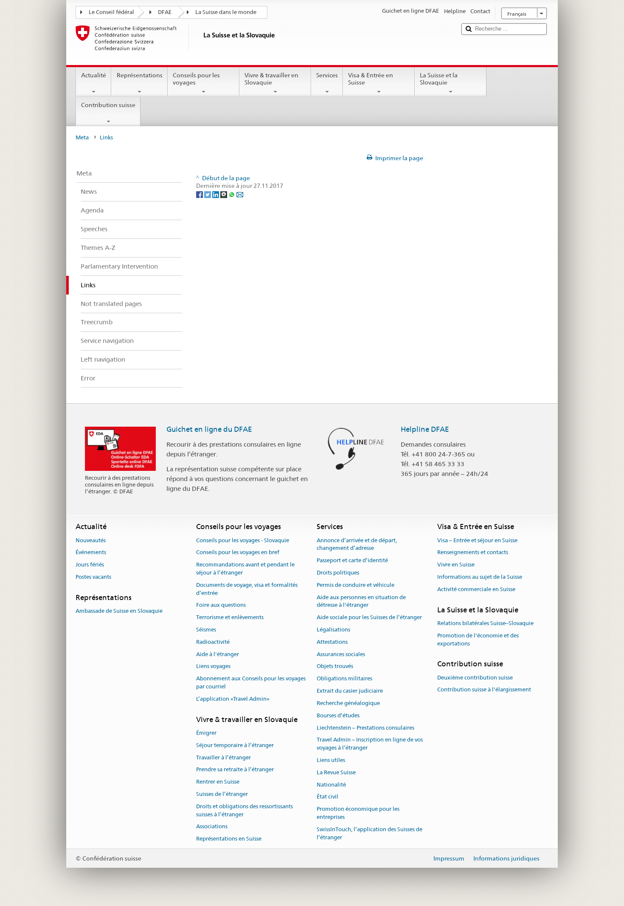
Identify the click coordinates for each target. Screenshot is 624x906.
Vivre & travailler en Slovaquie (271, 79)
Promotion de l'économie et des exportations (478, 639)
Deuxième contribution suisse (475, 677)
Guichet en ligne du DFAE (209, 429)
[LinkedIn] (216, 193)
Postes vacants (93, 577)
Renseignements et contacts (472, 552)
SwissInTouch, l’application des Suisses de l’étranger (369, 833)
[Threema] (224, 193)
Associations (212, 827)
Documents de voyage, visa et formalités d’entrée (247, 589)
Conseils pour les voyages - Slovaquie (242, 540)
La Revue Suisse (336, 772)
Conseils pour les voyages (196, 79)
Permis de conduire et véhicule (355, 585)
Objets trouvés (335, 666)
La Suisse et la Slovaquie (439, 79)
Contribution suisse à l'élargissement (484, 690)
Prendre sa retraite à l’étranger (235, 770)
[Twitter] (208, 193)
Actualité (93, 75)
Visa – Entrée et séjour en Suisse (477, 540)
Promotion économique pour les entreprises (358, 813)
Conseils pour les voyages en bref (237, 552)
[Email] (239, 193)
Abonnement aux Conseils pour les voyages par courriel (251, 683)
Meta (82, 137)
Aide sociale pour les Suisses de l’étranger (369, 617)
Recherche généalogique (348, 703)
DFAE (164, 12)
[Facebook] (200, 193)
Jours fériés (90, 564)
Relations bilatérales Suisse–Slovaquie (485, 623)
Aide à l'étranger (217, 654)
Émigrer (206, 733)
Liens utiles (331, 760)
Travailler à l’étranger (223, 757)
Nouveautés (91, 540)
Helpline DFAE (425, 429)
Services (327, 75)
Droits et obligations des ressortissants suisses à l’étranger (244, 810)
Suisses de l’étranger (222, 794)
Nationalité (331, 784)
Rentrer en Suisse (217, 782)
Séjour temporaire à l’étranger (235, 745)
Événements (91, 552)
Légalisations (333, 629)
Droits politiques (338, 572)
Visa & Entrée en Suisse (370, 79)
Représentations (140, 75)
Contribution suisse (108, 105)
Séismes (206, 629)
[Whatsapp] (232, 193)
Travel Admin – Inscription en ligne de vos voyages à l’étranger (370, 744)
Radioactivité (213, 642)
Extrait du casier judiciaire (350, 691)
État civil (327, 797)
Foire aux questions (221, 605)
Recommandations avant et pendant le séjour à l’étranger (245, 568)
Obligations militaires (344, 679)
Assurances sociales (341, 654)
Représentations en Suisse (228, 839)
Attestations (332, 642)
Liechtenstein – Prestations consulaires (365, 728)
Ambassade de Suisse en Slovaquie (119, 611)
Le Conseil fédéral (111, 12)
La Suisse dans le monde (225, 12)
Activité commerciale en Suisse (476, 589)
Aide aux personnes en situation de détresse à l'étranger (361, 601)
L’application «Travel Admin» (233, 699)
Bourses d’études (338, 715)
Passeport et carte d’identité (352, 560)
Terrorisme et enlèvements (230, 617)
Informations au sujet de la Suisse (479, 577)
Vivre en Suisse (456, 564)
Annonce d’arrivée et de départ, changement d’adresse (357, 544)
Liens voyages (213, 666)
